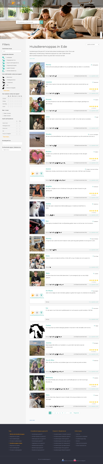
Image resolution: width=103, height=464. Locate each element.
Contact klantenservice (81, 445)
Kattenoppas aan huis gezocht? (39, 438)
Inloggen (92, 2)
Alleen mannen (7, 115)
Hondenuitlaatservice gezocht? (39, 436)
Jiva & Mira (50, 360)
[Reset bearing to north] (101, 37)
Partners (78, 441)
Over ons (78, 434)
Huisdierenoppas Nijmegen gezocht (62, 445)
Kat (7, 85)
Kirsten (48, 151)
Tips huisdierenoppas (14, 438)
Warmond (96, 360)
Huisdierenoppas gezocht (73, 5)
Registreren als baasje (15, 445)
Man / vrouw (5, 110)
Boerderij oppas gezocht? (37, 447)
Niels (48, 273)
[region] (51, 19)
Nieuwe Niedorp (94, 238)
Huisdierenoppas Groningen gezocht (62, 441)
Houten (96, 395)
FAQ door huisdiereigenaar (16, 450)
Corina (48, 325)
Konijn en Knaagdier (10, 87)
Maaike (48, 134)
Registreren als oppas (14, 436)
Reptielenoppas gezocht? (37, 445)
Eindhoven (96, 186)
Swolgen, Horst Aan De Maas (92, 169)
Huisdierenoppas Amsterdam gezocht (62, 434)
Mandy (48, 65)
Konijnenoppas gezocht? (37, 441)
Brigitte (49, 186)
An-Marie (49, 291)
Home (63, 5)
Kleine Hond (9, 77)
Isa (47, 308)
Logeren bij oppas (11, 68)
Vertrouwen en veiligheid (81, 436)
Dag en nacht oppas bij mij (13, 62)
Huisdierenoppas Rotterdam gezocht (62, 436)
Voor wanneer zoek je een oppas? (10, 93)
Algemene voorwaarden (81, 443)
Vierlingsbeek (95, 65)
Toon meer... (6, 90)
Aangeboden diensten (8, 54)
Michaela (49, 378)
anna (48, 117)
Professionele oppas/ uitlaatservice (11, 147)
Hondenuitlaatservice (11, 70)
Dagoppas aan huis (11, 60)
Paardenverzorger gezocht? (38, 450)
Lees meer (32, 58)
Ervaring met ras (6, 140)
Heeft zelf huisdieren (7, 118)
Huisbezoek (9, 57)
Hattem (96, 151)
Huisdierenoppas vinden (16, 443)
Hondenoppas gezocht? (37, 434)
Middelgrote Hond (11, 79)
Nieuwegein (95, 291)
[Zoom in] (101, 33)
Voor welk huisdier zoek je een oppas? (12, 74)
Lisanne (49, 82)
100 (71, 413)
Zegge (96, 325)
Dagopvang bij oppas (11, 65)
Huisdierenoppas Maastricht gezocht (62, 450)
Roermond (96, 82)
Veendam (96, 378)
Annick (48, 169)
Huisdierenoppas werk (88, 5)
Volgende (76, 413)
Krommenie (95, 308)
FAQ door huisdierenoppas (16, 441)
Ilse (47, 221)
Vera (47, 395)
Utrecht (96, 99)
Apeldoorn (96, 221)
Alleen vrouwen (7, 113)
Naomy (48, 238)
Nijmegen (96, 134)
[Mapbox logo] (3, 38)
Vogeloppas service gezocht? (38, 443)
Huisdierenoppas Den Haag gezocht (62, 443)
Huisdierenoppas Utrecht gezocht (61, 438)
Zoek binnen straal (7, 48)
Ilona (48, 256)
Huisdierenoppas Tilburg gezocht (61, 447)
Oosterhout (96, 204)
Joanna (48, 343)
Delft (97, 117)
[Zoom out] (101, 35)
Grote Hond (10, 82)
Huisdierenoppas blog (81, 438)
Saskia (48, 204)
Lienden (96, 273)
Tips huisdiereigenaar (14, 447)
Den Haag (96, 256)
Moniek (48, 99)
